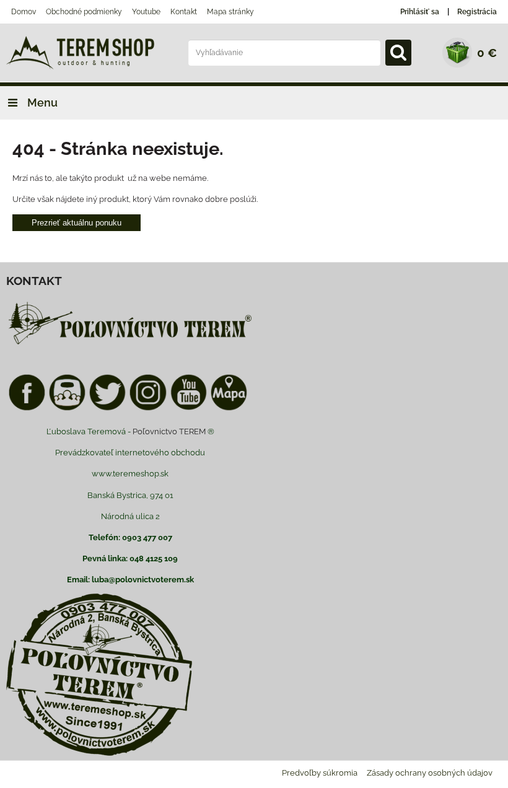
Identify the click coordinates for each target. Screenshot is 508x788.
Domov (23, 11)
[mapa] (229, 408)
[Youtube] (189, 408)
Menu (41, 102)
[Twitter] (107, 408)
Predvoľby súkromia (319, 772)
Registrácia (477, 11)
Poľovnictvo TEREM (169, 431)
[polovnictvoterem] (130, 344)
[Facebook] (27, 408)
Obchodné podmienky (84, 11)
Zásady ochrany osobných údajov (430, 772)
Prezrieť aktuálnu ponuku (76, 222)
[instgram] (148, 408)
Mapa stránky (230, 11)
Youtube (146, 11)
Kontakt (183, 11)
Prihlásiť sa (419, 11)
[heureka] (67, 408)
